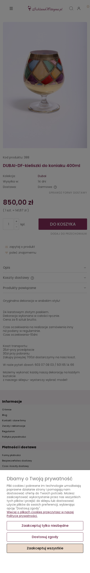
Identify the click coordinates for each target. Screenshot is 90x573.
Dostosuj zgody (45, 536)
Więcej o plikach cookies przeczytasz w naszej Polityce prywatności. (40, 514)
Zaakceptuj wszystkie (45, 548)
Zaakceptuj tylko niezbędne (45, 525)
